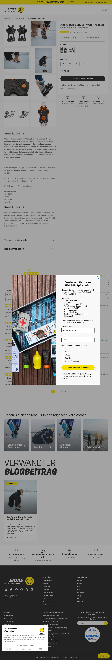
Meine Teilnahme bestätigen (78, 367)
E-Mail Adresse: (67, 326)
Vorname (64, 336)
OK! (40, 649)
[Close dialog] (98, 277)
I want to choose (25, 649)
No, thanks (10, 649)
